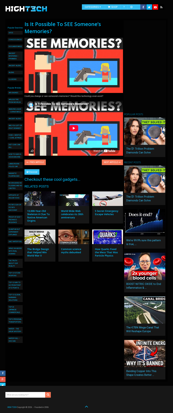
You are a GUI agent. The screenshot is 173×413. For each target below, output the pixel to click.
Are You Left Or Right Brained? (15, 127)
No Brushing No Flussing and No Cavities (15, 185)
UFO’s (11, 33)
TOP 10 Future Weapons (14, 274)
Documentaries (15, 46)
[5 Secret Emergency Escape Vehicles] (107, 199)
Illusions (12, 79)
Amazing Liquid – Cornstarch (15, 110)
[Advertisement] (144, 67)
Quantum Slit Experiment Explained (14, 232)
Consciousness (15, 40)
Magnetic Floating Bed (14, 174)
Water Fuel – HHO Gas (14, 339)
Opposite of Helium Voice (14, 196)
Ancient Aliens (15, 66)
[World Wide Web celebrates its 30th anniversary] (73, 199)
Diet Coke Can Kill (14, 146)
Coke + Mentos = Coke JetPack (15, 136)
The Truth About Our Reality (13, 263)
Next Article (111, 162)
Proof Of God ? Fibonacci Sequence (15, 219)
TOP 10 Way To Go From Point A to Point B (15, 285)
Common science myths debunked (71, 250)
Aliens (11, 72)
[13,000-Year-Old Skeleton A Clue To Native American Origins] (39, 199)
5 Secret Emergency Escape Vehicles (106, 212)
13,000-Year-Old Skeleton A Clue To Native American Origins (38, 215)
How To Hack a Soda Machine (15, 155)
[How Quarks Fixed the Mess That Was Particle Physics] (107, 237)
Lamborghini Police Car (14, 165)
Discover (33, 172)
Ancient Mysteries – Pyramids (14, 56)
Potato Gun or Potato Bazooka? (15, 207)
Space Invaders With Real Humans (15, 251)
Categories (92, 7)
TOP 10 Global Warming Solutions (15, 297)
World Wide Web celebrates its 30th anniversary (72, 214)
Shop (114, 7)
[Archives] (132, 7)
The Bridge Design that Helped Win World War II (38, 252)
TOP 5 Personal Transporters (15, 320)
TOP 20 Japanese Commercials (14, 309)
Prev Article (36, 162)
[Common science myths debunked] (73, 237)
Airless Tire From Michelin (15, 101)
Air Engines (13, 93)
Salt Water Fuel (15, 241)
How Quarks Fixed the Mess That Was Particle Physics (106, 252)
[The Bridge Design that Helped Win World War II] (39, 237)
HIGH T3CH (12, 407)
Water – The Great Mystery (15, 330)
